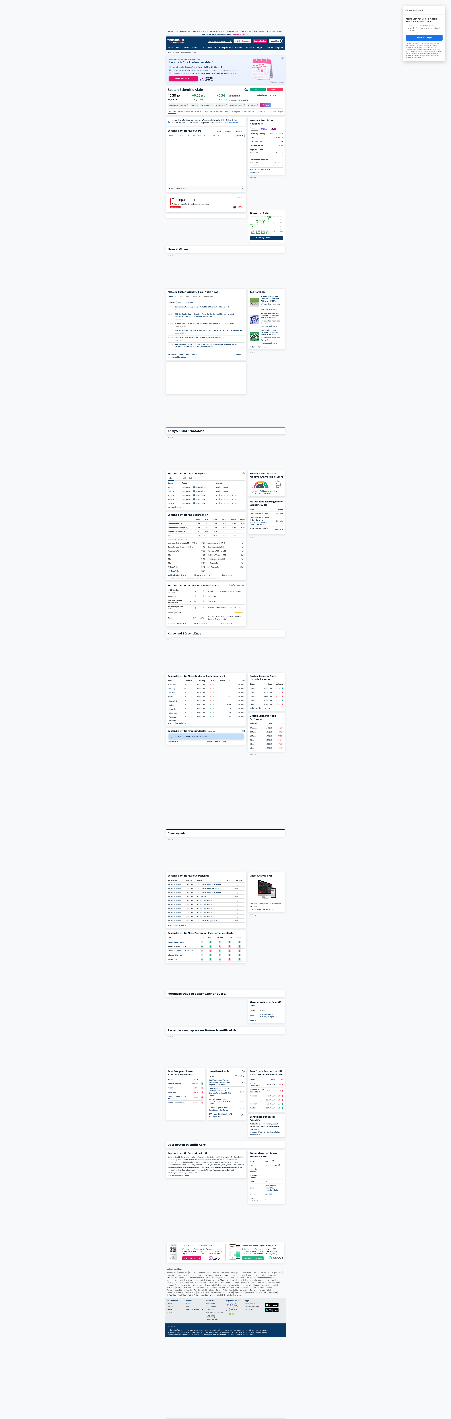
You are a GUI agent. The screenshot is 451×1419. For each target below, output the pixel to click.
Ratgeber (279, 48)
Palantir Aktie (224, 1287)
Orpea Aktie (277, 1273)
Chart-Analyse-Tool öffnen (260, 909)
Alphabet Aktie (247, 1287)
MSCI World (196, 31)
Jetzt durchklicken (268, 309)
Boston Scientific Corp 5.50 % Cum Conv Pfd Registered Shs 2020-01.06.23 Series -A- (261, 521)
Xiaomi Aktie (233, 1290)
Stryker (253, 1108)
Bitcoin (242, 31)
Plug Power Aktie (186, 1282)
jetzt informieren (232, 122)
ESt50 (182, 31)
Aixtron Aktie (193, 1295)
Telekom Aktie (221, 1285)
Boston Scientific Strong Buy (193, 495)
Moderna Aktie (247, 1285)
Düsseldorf (172, 685)
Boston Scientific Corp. (259, 514)
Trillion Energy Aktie (268, 1275)
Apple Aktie (225, 1282)
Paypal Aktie (210, 1285)
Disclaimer (210, 1310)
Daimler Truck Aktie (248, 1282)
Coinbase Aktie (211, 1287)
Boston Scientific (174, 884)
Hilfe (188, 1304)
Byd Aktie (244, 1280)
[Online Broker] (176, 42)
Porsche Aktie (199, 1290)
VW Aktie (235, 1280)
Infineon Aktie (198, 1287)
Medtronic (172, 1092)
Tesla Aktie (210, 1277)
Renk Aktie (262, 1282)
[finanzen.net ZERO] (207, 78)
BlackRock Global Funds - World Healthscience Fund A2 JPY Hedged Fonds (219, 1082)
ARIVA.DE (223, 1334)
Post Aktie (170, 1275)
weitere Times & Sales (216, 742)
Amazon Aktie (172, 1277)
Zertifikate (211, 48)
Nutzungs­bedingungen (215, 1312)
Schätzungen (226, 575)
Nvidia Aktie (184, 1277)
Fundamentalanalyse (176, 623)
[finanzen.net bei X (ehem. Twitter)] (228, 1309)
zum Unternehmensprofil (178, 1175)
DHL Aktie (230, 1277)
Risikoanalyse (200, 623)
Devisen (269, 48)
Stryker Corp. (173, 959)
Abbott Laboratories (176, 942)
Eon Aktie (253, 1290)
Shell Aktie (225, 1295)
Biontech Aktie (200, 1282)
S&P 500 (268, 1194)
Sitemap (170, 1312)
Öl (267, 31)
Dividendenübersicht (176, 575)
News (178, 48)
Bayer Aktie (220, 1277)
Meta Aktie (188, 1290)
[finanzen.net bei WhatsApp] (230, 1314)
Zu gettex (254, 172)
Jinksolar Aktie (213, 1282)
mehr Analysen (174, 507)
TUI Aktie (188, 1280)
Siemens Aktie (210, 1280)
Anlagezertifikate (257, 1132)
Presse (169, 1310)
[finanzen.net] (176, 40)
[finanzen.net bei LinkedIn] (232, 1309)
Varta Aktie (244, 1290)
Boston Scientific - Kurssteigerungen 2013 (269, 1015)
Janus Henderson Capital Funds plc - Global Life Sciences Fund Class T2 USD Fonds (220, 1091)
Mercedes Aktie (274, 1282)
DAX (168, 31)
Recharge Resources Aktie (235, 1275)
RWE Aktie (171, 1287)
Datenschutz (211, 1307)
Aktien (170, 48)
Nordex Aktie (239, 1292)
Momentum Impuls (204, 900)
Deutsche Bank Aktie (258, 1280)
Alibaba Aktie (261, 1292)
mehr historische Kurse (259, 708)
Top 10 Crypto (214, 31)
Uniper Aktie (215, 1295)
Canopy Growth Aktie (175, 1292)
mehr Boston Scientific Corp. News (182, 354)
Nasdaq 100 (235, 1273)
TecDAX (216, 1273)
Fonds (195, 48)
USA (267, 1181)
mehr (252, 1020)
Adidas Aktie (228, 1292)
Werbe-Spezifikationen (195, 1310)
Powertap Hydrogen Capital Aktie (211, 1275)
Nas (228, 31)
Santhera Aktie (253, 1275)
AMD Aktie (235, 1287)
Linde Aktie (272, 1292)
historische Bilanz (201, 575)
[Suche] (230, 41)
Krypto (260, 48)
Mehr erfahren (182, 79)
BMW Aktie (270, 1287)
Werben (189, 1307)
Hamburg (171, 689)
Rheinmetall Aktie (197, 1277)
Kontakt (170, 1304)
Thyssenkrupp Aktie (174, 1290)
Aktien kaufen (236, 1295)
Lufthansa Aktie (224, 1280)
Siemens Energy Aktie (175, 1280)
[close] (440, 10)
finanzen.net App (252, 1304)
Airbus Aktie (259, 1287)
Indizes (186, 48)
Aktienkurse (183, 1273)
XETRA (170, 697)
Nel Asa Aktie (273, 1280)
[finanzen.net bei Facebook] (232, 1305)
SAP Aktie (235, 1282)
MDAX (209, 1273)
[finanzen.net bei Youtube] (236, 1305)
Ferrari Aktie (185, 1285)
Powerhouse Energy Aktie (186, 1275)
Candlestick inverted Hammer (209, 884)
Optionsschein (273, 1132)
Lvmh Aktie (204, 1295)
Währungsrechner (252, 1307)
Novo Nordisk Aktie (183, 1287)
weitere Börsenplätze (176, 723)
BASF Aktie (240, 1277)
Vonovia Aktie (264, 1290)
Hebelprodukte (226, 48)
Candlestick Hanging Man (207, 920)
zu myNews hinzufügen (177, 357)
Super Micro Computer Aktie (265, 1285)
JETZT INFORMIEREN (192, 1258)
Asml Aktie (182, 1295)
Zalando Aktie (190, 1292)
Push (171, 135)
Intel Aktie (250, 1292)
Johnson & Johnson (175, 955)
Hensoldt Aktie (197, 1285)
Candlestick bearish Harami (208, 888)
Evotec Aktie (171, 1295)
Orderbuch (172, 742)
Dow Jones (225, 1273)
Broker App (249, 1310)
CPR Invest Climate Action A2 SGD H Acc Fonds (220, 1115)
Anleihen (239, 48)
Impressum (210, 1304)
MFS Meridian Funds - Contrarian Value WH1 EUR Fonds (219, 1101)
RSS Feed (236, 354)
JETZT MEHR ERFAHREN (253, 1258)
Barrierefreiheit (212, 1320)
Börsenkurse (172, 1273)
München (171, 693)
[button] (242, 41)
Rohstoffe (250, 48)
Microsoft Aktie (172, 1282)
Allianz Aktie (199, 1280)
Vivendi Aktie (234, 1285)
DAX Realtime (199, 1273)
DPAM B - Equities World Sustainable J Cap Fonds (218, 1109)
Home (170, 53)
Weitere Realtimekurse (259, 169)
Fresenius (171, 1088)
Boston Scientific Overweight (193, 487)
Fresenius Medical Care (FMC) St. (181, 950)
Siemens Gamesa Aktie (261, 1273)
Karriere (170, 1307)
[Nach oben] (280, 1416)
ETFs (202, 48)
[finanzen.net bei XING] (236, 1309)
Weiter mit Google (424, 38)
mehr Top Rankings (258, 347)
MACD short (202, 896)
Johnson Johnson (174, 1083)
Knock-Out (254, 1135)
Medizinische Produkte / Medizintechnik (271, 1187)
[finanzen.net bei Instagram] (228, 1305)
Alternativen (226, 623)
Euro (255, 31)
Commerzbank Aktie (266, 1277)
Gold (278, 31)
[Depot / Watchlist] (246, 89)
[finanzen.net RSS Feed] (234, 1314)
